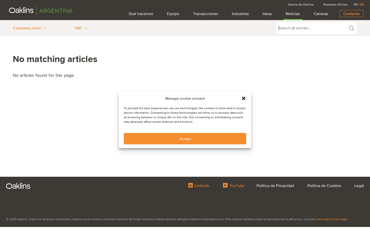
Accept (185, 139)
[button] (243, 98)
